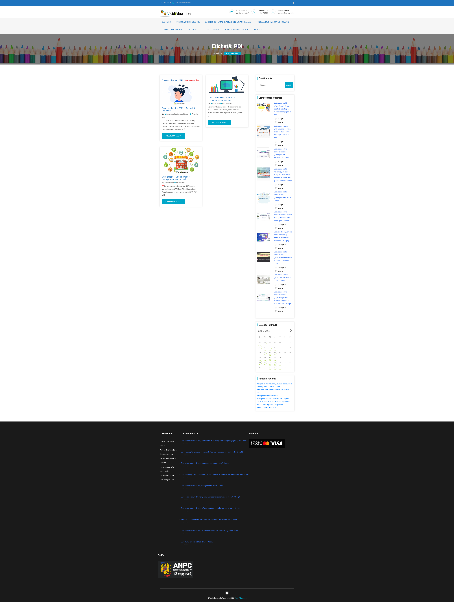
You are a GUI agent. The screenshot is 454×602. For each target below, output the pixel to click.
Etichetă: (232, 53)
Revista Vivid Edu (212, 30)
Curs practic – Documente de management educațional (176, 178)
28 (265, 343)
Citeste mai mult (173, 136)
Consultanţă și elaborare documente (272, 22)
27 (275, 363)
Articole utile (194, 30)
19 (270, 358)
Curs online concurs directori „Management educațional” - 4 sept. (205, 463)
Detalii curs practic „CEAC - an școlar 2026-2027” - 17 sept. (283, 278)
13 (275, 353)
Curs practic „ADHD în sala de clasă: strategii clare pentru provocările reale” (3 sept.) (212, 452)
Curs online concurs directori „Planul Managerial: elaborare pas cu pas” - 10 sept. (210, 497)
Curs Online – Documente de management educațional (221, 98)
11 (265, 353)
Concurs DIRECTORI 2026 (172, 30)
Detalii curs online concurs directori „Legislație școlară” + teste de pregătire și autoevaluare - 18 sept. (282, 298)
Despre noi (166, 22)
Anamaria (216, 103)
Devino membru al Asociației (237, 30)
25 (265, 363)
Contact (258, 30)
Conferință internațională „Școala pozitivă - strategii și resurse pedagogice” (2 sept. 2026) (214, 441)
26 (270, 363)
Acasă (216, 53)
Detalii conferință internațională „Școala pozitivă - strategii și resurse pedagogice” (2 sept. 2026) (282, 109)
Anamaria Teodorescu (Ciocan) (178, 114)
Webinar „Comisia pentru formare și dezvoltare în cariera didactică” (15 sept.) (209, 519)
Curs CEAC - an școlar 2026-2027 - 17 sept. (197, 542)
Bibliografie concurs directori (267, 396)
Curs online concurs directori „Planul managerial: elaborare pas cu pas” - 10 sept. (210, 508)
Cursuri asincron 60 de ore (188, 22)
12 (270, 353)
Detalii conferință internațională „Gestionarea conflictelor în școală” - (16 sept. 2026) (283, 258)
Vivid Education (241, 598)
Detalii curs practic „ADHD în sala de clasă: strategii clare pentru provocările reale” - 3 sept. (282, 132)
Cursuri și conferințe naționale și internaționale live (228, 22)
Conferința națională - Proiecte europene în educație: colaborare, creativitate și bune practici (215, 474)
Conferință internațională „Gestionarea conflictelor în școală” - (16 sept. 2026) (209, 531)
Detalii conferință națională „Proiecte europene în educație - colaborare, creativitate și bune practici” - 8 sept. (283, 175)
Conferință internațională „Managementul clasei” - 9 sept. (202, 486)
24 (260, 363)
